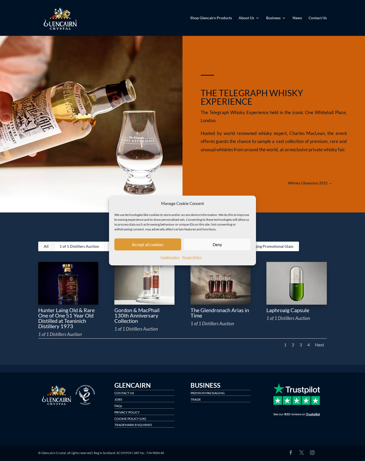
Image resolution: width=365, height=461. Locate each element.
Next (319, 344)
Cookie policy (170, 257)
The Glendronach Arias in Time (220, 313)
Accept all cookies (148, 244)
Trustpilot (313, 414)
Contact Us (318, 18)
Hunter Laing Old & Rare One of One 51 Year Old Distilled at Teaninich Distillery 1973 (66, 318)
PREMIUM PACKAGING (208, 393)
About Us (246, 18)
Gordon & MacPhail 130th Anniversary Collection (137, 315)
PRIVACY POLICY (127, 412)
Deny (217, 244)
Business (273, 18)
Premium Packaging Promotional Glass (261, 246)
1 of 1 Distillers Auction (79, 246)
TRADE (196, 399)
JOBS (118, 399)
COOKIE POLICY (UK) (130, 419)
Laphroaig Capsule (287, 310)
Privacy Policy (192, 257)
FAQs (118, 406)
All (46, 246)
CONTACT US (124, 393)
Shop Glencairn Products (211, 18)
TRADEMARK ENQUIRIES (133, 425)
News (297, 18)
